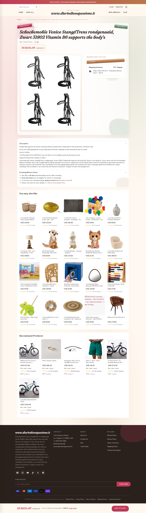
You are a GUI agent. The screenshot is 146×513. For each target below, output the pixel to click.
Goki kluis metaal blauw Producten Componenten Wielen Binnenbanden (71, 285)
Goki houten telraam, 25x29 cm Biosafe (116, 285)
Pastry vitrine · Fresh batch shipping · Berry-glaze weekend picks (73, 2)
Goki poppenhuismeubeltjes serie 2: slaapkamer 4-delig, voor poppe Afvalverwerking (29, 285)
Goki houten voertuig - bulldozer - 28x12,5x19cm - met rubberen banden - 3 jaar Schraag (94, 318)
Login (111, 7)
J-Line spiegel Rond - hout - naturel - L (50, 318)
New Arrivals (114, 12)
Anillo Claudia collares (49, 361)
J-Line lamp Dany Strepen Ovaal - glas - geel (49, 218)
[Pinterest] (43, 473)
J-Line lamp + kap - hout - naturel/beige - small (28, 252)
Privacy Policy (111, 439)
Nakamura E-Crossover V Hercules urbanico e (28, 361)
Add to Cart (120, 508)
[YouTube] (28, 473)
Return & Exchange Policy (56, 183)
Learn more (73, 508)
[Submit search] (36, 7)
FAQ (81, 443)
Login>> (26, 374)
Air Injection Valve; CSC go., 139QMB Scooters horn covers (72, 361)
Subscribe (123, 484)
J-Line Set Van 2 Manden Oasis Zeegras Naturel (27, 218)
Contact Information (114, 450)
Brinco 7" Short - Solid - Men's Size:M (93, 361)
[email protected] (66, 180)
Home (21, 12)
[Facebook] (17, 473)
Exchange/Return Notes (28, 172)
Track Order (84, 447)
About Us (83, 435)
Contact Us (84, 439)
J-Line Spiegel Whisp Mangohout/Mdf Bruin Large (94, 285)
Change (119, 67)
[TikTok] (33, 473)
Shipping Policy (112, 447)
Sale (125, 12)
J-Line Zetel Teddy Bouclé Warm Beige (115, 252)
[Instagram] (22, 473)
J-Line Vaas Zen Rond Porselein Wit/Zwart (114, 218)
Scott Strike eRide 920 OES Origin (28, 400)
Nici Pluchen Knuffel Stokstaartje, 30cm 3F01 (49, 252)
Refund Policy (112, 435)
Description (23, 144)
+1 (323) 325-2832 (59, 441)
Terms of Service (113, 443)
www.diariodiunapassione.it (73, 12)
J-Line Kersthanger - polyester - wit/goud (73, 252)
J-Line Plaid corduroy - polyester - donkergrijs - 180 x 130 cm (72, 219)
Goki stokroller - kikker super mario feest (29, 318)
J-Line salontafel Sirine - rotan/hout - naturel (49, 285)
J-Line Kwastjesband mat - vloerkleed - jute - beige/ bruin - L (73, 318)
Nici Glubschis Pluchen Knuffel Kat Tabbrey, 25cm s (94, 252)
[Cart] (126, 7)
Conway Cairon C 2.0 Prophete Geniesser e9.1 (115, 361)
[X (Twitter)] (38, 473)
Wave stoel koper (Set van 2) (116, 317)
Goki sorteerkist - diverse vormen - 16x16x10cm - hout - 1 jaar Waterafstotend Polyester (94, 219)
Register (119, 7)
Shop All (30, 12)
